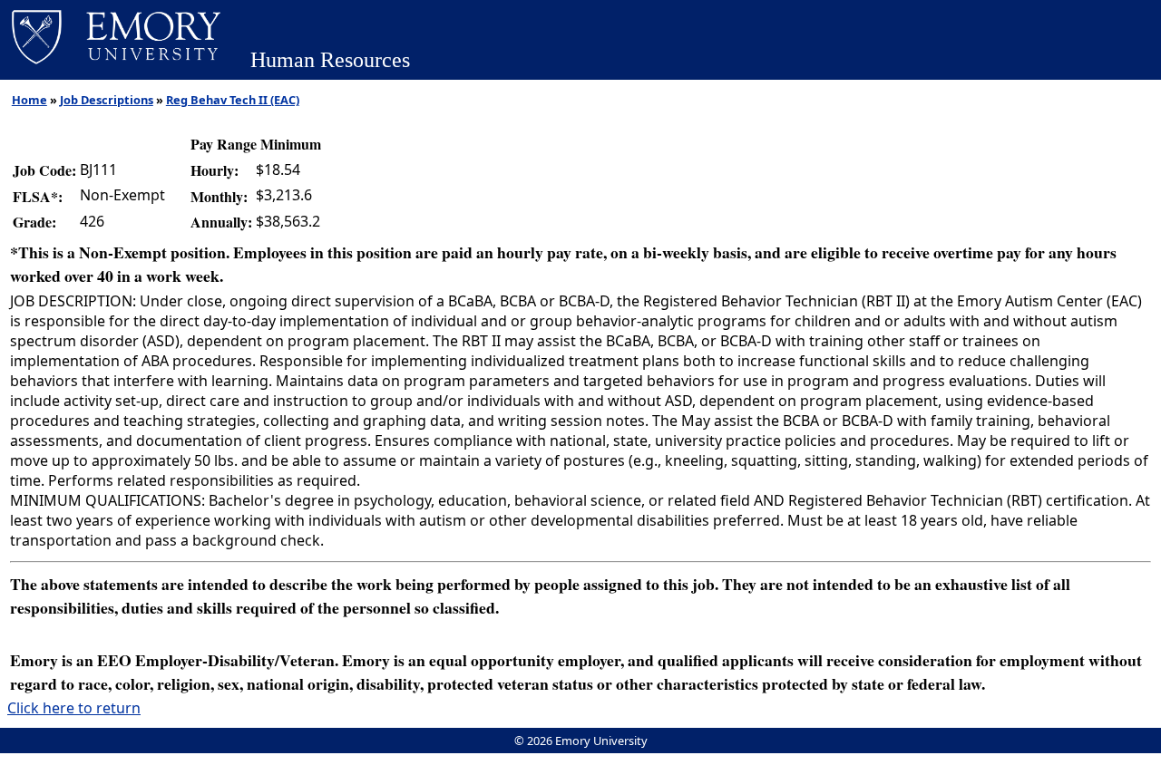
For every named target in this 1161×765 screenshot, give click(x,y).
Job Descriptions (106, 100)
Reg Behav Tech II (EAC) (232, 100)
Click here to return (74, 708)
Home (29, 100)
